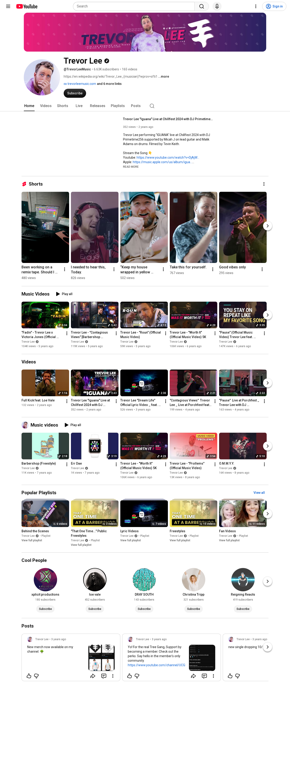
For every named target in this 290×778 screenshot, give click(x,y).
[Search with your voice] (217, 6)
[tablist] (145, 105)
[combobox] (135, 6)
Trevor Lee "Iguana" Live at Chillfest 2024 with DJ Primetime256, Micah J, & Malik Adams (168, 119)
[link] (71, 659)
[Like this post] (29, 676)
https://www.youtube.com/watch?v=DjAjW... (168, 157)
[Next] (267, 225)
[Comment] (103, 675)
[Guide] (8, 6)
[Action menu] (112, 675)
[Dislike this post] (36, 676)
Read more (131, 166)
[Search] (201, 6)
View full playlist (32, 540)
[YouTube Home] (27, 6)
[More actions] (263, 184)
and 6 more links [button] (109, 84)
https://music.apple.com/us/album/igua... (162, 162)
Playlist (46, 535)
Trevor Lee (28, 342)
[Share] (92, 675)
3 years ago (58, 639)
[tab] (29, 105)
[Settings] (256, 6)
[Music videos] (26, 425)
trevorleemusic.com (81, 84)
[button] (131, 166)
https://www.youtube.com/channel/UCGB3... (159, 665)
